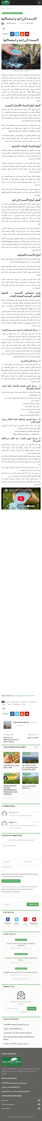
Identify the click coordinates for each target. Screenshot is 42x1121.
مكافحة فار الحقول (33, 738)
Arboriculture (5, 1108)
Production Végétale (21, 954)
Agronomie (6, 13)
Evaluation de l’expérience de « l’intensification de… (21, 972)
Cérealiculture (9, 753)
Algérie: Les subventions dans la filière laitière (11, 740)
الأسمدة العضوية (24, 701)
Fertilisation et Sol (16, 13)
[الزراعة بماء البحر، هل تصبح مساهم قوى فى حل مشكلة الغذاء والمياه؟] (30, 757)
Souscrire (31, 1008)
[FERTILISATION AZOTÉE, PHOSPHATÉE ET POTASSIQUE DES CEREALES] (12, 778)
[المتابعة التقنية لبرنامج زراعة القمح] (30, 778)
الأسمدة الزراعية (15, 701)
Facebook (17, 696)
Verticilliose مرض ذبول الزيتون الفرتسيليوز (16, 1024)
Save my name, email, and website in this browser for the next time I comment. (20, 875)
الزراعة (23, 704)
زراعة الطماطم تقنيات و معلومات (12, 1028)
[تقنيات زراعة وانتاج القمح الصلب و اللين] (12, 757)
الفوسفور (11, 476)
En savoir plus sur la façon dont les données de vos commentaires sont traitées (19, 889)
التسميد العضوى (16, 704)
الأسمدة (7, 701)
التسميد (9, 704)
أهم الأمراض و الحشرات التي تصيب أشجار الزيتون (17, 1033)
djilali (11, 822)
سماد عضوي (37, 182)
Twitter (32, 696)
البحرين (4, 704)
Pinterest (25, 696)
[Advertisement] (21, 602)
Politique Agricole (21, 939)
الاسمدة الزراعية (32, 701)
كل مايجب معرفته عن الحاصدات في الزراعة (15, 1043)
